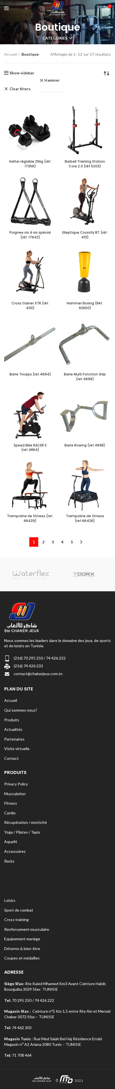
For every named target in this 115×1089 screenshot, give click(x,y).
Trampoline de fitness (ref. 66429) (30, 518)
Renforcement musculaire (26, 929)
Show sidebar (21, 73)
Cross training (16, 919)
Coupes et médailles (22, 958)
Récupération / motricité (25, 822)
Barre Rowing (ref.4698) (84, 445)
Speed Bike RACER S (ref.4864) (30, 447)
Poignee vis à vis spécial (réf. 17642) (30, 235)
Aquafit (10, 841)
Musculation (15, 793)
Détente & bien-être (22, 948)
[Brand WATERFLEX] (30, 574)
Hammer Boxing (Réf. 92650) (85, 305)
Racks (9, 861)
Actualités (13, 729)
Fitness (10, 803)
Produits (11, 719)
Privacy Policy (16, 784)
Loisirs (9, 900)
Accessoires (15, 851)
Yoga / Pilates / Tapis (22, 832)
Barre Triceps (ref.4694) (30, 374)
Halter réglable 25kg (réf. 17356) (30, 164)
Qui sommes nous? (20, 710)
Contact (11, 758)
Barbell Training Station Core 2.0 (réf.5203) (85, 164)
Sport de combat (18, 910)
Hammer (52, 80)
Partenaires (14, 739)
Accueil (10, 54)
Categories (54, 38)
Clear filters (20, 89)
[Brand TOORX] (84, 575)
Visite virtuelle (17, 748)
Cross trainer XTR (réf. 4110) (30, 305)
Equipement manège (22, 938)
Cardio (10, 812)
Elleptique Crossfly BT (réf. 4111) (85, 235)
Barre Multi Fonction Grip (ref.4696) (85, 376)
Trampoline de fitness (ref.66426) (85, 518)
